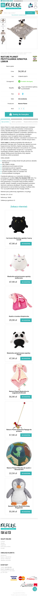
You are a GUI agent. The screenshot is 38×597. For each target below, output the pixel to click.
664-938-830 (8, 567)
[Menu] (3, 5)
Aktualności (3, 555)
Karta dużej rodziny (5, 546)
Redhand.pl (24, 595)
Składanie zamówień (6, 560)
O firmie (3, 541)
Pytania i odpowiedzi (6, 557)
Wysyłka (3, 543)
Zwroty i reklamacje (6, 558)
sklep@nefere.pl (18, 1)
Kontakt (3, 548)
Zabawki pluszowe (27, 52)
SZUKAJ (30, 13)
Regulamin (3, 545)
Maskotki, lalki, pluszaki (17, 52)
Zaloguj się (35, 3)
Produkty (10, 52)
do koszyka (26, 243)
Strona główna (4, 52)
